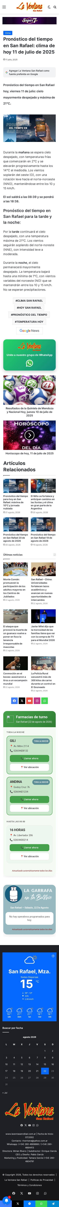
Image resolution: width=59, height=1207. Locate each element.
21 (37, 1071)
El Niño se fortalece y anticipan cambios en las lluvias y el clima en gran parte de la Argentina (43, 502)
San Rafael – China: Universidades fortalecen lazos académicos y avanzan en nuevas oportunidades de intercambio (42, 589)
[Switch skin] (49, 8)
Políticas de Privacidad (41, 1180)
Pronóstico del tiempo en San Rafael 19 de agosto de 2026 (43, 537)
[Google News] (29, 330)
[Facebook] (22, 1125)
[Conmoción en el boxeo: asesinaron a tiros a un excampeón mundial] (15, 663)
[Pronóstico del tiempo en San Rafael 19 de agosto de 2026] (43, 524)
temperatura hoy (30, 321)
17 (6, 1071)
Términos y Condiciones (29, 1185)
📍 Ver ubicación (29, 767)
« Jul (4, 1092)
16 (52, 1064)
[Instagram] (33, 1125)
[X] (26, 1125)
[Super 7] (29, 20)
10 (6, 1064)
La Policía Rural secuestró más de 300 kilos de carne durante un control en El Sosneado (43, 680)
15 (45, 1064)
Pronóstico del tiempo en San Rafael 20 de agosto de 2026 (15, 537)
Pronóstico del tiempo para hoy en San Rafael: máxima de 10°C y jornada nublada (15, 502)
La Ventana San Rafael (16, 1180)
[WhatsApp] (37, 1125)
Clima (7, 33)
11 (14, 1064)
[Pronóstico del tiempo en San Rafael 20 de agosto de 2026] (15, 524)
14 (37, 1064)
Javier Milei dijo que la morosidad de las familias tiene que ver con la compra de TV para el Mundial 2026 (43, 633)
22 (45, 1071)
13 (29, 1064)
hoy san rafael (30, 307)
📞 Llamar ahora (29, 758)
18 (14, 1071)
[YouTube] (29, 1125)
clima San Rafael (30, 300)
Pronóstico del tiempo (30, 314)
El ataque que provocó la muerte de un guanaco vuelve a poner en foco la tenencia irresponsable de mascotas (15, 636)
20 (29, 1071)
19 (22, 1071)
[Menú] (4, 8)
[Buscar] (55, 8)
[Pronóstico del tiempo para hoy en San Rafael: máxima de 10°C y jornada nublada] (15, 486)
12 (22, 1064)
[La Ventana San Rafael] (29, 6)
